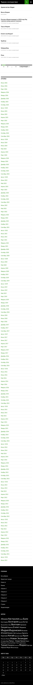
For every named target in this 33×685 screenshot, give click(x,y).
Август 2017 (4, 334)
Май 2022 (4, 208)
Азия (21, 619)
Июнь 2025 (4, 114)
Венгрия (3, 624)
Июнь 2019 (4, 290)
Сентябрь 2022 (5, 202)
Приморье (3, 642)
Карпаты (25, 633)
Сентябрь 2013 (5, 478)
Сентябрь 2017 (5, 331)
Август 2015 (4, 406)
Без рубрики (4, 576)
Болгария (13, 622)
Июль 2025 (4, 111)
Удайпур (3, 41)
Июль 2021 (4, 233)
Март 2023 (4, 189)
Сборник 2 (4, 591)
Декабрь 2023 (5, 164)
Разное (3, 585)
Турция (4, 645)
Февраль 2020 (5, 271)
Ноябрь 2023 (4, 167)
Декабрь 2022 (5, 193)
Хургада (29, 645)
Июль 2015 (4, 409)
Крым (25, 636)
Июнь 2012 (4, 525)
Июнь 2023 (4, 180)
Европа (10, 627)
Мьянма (8, 638)
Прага (27, 641)
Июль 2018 (4, 315)
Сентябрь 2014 (5, 441)
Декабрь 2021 (5, 221)
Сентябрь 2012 (5, 516)
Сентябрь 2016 (5, 365)
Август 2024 (4, 139)
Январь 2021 (4, 246)
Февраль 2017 (5, 350)
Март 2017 (4, 346)
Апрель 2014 (4, 456)
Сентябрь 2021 (5, 227)
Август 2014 (4, 444)
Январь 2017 (4, 353)
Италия (4, 633)
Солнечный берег (11, 642)
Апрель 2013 (4, 494)
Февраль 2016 (5, 387)
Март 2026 (4, 89)
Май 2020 (4, 265)
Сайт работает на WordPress (8, 682)
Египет (16, 627)
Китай (11, 636)
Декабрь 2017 (5, 324)
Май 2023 (4, 183)
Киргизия (4, 636)
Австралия (13, 619)
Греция (4, 627)
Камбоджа (19, 633)
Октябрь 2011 (5, 551)
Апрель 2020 (4, 268)
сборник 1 (4, 588)
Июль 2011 (4, 560)
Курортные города (6, 579)
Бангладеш (4, 622)
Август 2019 (4, 284)
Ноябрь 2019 (4, 274)
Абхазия (4, 619)
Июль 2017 (4, 337)
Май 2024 (4, 149)
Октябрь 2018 (5, 309)
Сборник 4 (4, 598)
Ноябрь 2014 (4, 434)
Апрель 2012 (4, 532)
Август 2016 (4, 368)
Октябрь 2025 (5, 105)
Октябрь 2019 (5, 277)
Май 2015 (4, 416)
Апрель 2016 (4, 381)
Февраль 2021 (5, 243)
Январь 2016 (4, 390)
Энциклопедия (5, 607)
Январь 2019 (4, 302)
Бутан (25, 622)
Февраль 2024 (5, 158)
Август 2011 (4, 557)
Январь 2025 (4, 127)
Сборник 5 (4, 601)
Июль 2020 (4, 262)
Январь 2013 (4, 503)
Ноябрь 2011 (4, 547)
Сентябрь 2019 (5, 280)
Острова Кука (5, 641)
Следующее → (24, 66)
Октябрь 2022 (5, 199)
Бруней (21, 622)
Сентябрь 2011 (5, 554)
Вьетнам (15, 624)
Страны (3, 604)
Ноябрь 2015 (4, 397)
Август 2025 (4, 108)
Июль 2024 (4, 142)
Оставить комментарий (13, 23)
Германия (23, 624)
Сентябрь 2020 (5, 255)
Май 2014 (4, 453)
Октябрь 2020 (5, 252)
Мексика (3, 638)
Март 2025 (4, 120)
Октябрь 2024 (5, 133)
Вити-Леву (8, 624)
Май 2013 (4, 491)
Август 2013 (4, 481)
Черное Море (5, 647)
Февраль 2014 (5, 463)
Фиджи (23, 645)
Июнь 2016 (4, 375)
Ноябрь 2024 (4, 130)
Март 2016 (4, 384)
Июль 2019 (4, 287)
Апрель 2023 (4, 186)
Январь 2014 (4, 466)
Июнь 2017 (4, 340)
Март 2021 (4, 240)
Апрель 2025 (4, 117)
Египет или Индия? (7, 33)
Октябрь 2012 (5, 513)
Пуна (2, 55)
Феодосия (17, 645)
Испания (24, 630)
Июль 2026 (4, 83)
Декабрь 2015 (5, 394)
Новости (3, 582)
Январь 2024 (4, 161)
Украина (11, 645)
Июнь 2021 (4, 236)
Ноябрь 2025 (4, 101)
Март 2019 (4, 296)
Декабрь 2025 (5, 98)
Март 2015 (4, 422)
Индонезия (15, 630)
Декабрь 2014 (5, 431)
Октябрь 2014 (5, 438)
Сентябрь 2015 (5, 403)
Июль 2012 (4, 522)
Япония (16, 647)
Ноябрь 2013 (4, 472)
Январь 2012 (4, 541)
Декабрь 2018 (5, 306)
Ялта (12, 647)
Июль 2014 (4, 447)
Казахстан (11, 633)
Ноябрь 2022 (4, 196)
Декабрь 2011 (5, 544)
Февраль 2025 (5, 123)
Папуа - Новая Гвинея (17, 641)
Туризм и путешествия (9, 2)
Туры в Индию (5, 26)
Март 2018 (4, 321)
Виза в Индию (5, 12)
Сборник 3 (4, 595)
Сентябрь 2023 (5, 174)
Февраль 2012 (5, 538)
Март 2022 (4, 211)
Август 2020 (4, 258)
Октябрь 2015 (5, 400)
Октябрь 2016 (5, 362)
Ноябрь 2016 (4, 359)
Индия (5, 630)
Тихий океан (22, 642)
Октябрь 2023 (5, 171)
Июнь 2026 (4, 86)
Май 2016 (4, 378)
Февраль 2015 (5, 425)
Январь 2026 (4, 95)
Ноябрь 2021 (4, 224)
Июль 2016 (4, 372)
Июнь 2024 (4, 145)
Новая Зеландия (19, 638)
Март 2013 (4, 497)
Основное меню (31, 2)
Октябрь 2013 (5, 475)
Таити (17, 642)
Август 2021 (4, 230)
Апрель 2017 (4, 343)
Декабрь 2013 (5, 469)
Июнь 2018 (4, 318)
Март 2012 (4, 535)
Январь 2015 (4, 428)
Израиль (23, 627)
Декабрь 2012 (5, 507)
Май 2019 (4, 293)
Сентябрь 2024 (5, 136)
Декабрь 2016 (5, 356)
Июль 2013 (4, 485)
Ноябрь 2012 (4, 510)
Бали (25, 619)
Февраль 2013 (5, 500)
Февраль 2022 (5, 215)
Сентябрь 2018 (5, 312)
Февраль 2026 (5, 92)
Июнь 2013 (4, 488)
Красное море (18, 636)
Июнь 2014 (4, 450)
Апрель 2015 (4, 419)
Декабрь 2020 (5, 249)
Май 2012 (4, 529)
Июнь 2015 (4, 412)
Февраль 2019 (5, 299)
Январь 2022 (4, 218)
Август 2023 (4, 177)
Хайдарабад (5, 48)
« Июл (3, 675)
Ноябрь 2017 (4, 328)
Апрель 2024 (4, 152)
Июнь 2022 (4, 205)
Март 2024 (4, 155)
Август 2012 (4, 519)
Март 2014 (4, 460)
